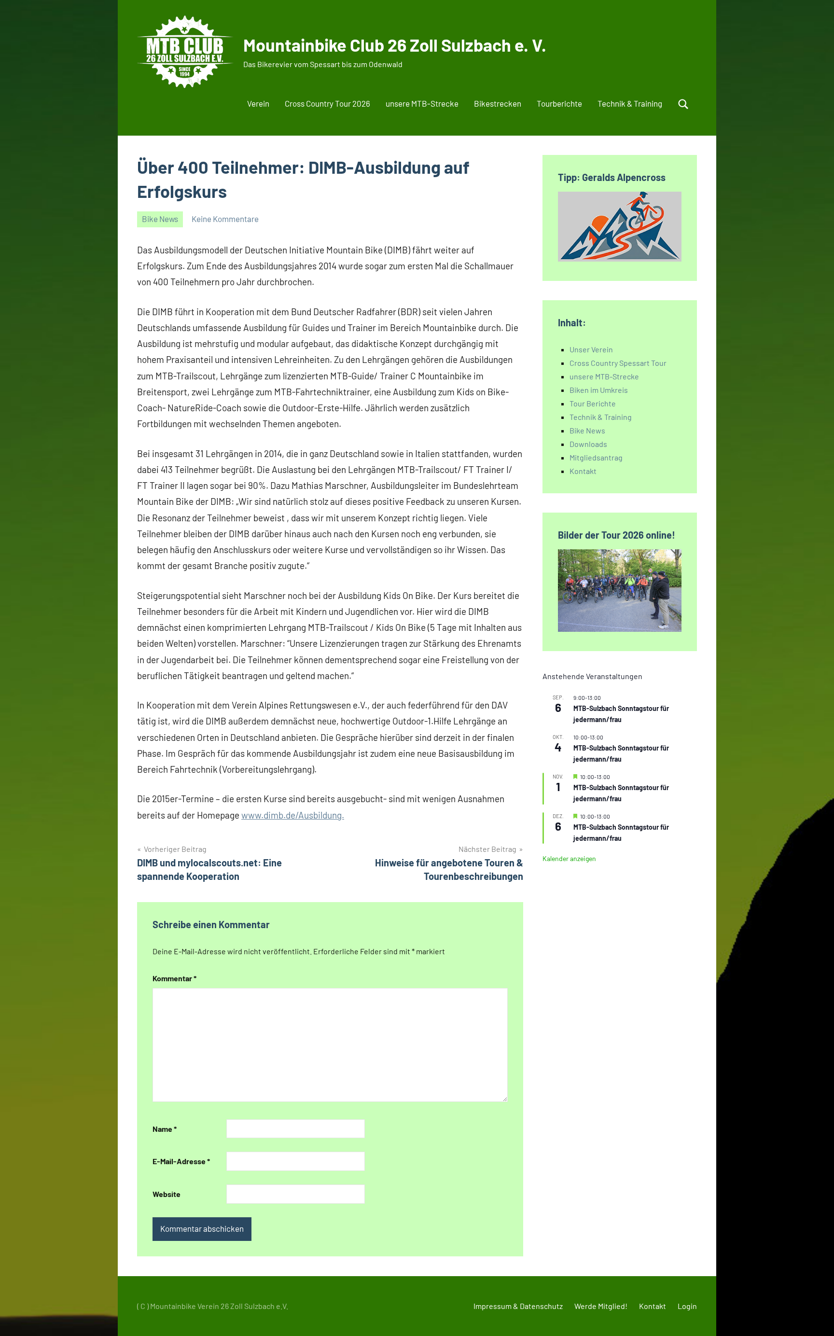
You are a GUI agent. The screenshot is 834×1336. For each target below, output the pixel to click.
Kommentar (174, 978)
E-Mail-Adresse (181, 1161)
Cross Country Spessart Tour (618, 362)
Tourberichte (559, 103)
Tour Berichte (593, 403)
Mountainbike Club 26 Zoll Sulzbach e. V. (394, 44)
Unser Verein (591, 349)
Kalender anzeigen (569, 858)
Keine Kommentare (225, 218)
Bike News (160, 218)
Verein (258, 103)
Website (167, 1193)
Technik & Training (630, 103)
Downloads (588, 443)
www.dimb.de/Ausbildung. (292, 815)
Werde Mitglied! (600, 1305)
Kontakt (583, 470)
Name (165, 1128)
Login (687, 1305)
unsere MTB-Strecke (422, 103)
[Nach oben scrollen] (814, 1316)
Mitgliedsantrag (596, 457)
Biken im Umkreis (599, 389)
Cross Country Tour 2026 (327, 103)
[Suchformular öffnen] (683, 104)
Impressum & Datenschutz (518, 1305)
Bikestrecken (497, 103)
